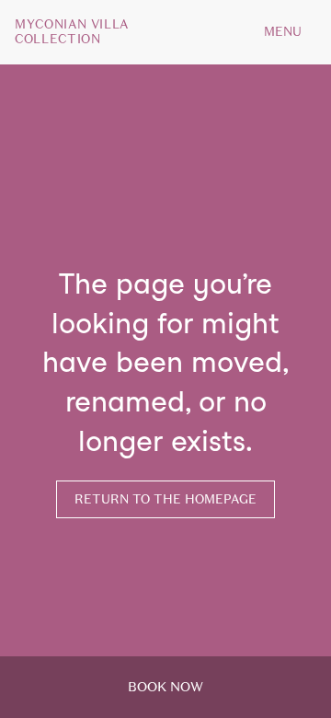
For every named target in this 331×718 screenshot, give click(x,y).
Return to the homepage (165, 499)
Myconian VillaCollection (72, 32)
